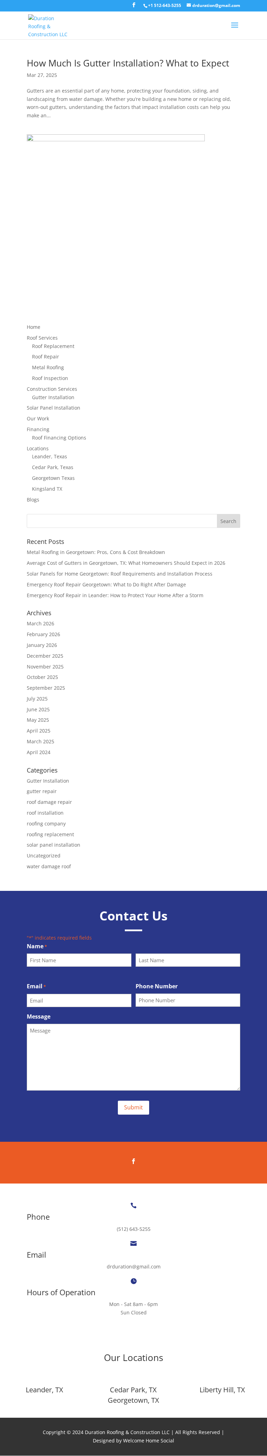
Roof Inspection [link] (50, 378)
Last (140, 972)
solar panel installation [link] (53, 844)
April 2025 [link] (38, 730)
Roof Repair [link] (45, 356)
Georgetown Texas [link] (53, 478)
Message (38, 1016)
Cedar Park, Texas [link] (52, 467)
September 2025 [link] (46, 688)
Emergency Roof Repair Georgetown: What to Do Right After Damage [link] (106, 584)
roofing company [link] (46, 823)
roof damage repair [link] (49, 802)
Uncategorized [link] (43, 855)
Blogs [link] (33, 499)
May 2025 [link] (38, 720)
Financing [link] (38, 429)
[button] (133, 6)
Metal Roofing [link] (48, 367)
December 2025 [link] (45, 655)
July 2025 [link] (37, 698)
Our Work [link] (38, 418)
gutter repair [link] (42, 791)
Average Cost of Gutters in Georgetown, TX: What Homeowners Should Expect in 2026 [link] (126, 563)
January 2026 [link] (42, 645)
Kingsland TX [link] (47, 488)
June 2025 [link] (38, 709)
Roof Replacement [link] (53, 346)
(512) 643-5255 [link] (134, 1229)
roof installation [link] (45, 812)
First (32, 972)
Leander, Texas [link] (49, 456)
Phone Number (157, 986)
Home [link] (33, 327)
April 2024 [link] (38, 752)
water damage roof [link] (49, 866)
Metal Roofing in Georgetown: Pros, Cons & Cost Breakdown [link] (96, 552)
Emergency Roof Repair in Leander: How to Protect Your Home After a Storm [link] (115, 595)
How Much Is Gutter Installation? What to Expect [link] (128, 63)
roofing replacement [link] (50, 834)
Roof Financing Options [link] (59, 437)
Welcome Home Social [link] (148, 1440)
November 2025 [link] (45, 666)
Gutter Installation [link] (53, 397)
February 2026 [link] (43, 634)
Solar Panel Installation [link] (53, 407)
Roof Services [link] (42, 337)
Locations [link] (38, 448)
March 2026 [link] (40, 623)
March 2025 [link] (40, 741)
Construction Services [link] (52, 389)
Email (36, 986)
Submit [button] (133, 1107)
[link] (164, 5)
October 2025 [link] (42, 677)
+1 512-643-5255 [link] (164, 5)
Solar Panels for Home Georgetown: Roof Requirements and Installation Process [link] (119, 573)
